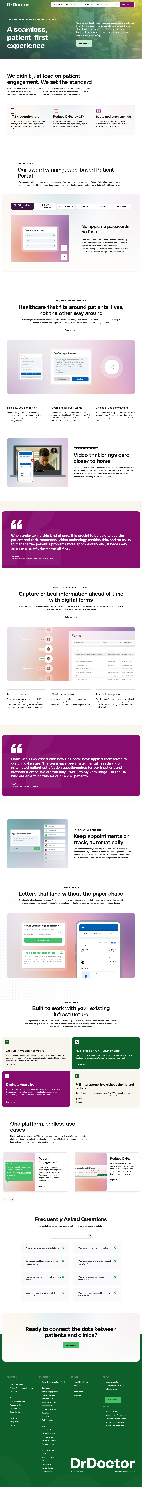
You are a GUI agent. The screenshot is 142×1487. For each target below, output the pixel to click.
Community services (50, 1471)
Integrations (14, 1422)
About (113, 4)
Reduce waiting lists (49, 1402)
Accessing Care (16, 1405)
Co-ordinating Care (17, 1401)
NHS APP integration (45, 206)
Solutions (87, 4)
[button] (26, 413)
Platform (57, 4)
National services (48, 1457)
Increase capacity (49, 1409)
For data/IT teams (49, 1440)
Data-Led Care (16, 1408)
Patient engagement (50, 1392)
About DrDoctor (112, 1382)
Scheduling (46, 1413)
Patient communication (51, 1395)
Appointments (66, 206)
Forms (103, 206)
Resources (101, 4)
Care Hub (13, 1392)
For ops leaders (48, 1444)
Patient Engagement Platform (21, 1388)
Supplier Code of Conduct (116, 1419)
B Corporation (111, 1389)
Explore (9, 1064)
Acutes (44, 1461)
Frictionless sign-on (22, 206)
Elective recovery (49, 1416)
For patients (46, 1430)
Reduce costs (47, 1406)
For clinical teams (48, 1437)
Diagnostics (46, 1464)
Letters (84, 206)
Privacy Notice (111, 1411)
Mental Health (47, 1468)
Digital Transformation (53, 1382)
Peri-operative (47, 1420)
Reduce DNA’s (47, 1399)
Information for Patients (115, 1385)
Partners (13, 1425)
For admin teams (48, 1433)
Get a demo (127, 4)
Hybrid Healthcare (72, 4)
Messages (121, 206)
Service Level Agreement (116, 1415)
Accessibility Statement (115, 1422)
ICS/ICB (45, 1454)
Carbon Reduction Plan (115, 1426)
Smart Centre (15, 1412)
